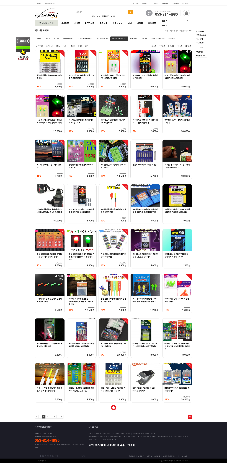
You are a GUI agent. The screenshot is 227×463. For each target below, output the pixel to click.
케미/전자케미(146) (119, 38)
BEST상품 (89, 23)
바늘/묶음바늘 (68, 38)
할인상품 (188, 46)
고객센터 (186, 3)
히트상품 (153, 46)
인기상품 (179, 46)
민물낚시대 (118, 23)
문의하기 (132, 456)
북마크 (39, 3)
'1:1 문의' (50, 444)
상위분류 (172, 38)
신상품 (77, 23)
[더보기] (113, 409)
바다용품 (65, 23)
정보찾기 (155, 3)
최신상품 (171, 46)
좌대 (130, 23)
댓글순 (80, 46)
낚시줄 (56, 38)
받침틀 (140, 23)
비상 (98, 16)
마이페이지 (200, 31)
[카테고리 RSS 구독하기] (190, 417)
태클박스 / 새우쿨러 (158, 38)
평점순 (65, 46)
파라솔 (113, 16)
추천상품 (103, 23)
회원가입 (145, 3)
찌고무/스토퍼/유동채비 (84, 38)
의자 (93, 16)
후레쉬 (47, 38)
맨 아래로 (201, 56)
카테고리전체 (47, 23)
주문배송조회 (201, 35)
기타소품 (144, 38)
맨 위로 (200, 52)
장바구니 (199, 39)
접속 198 (175, 3)
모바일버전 (184, 456)
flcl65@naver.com (164, 436)
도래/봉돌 (133, 38)
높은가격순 (39, 46)
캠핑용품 (152, 23)
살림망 (39, 38)
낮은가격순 (49, 46)
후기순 (73, 46)
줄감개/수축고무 (102, 38)
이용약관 (141, 456)
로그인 (135, 3)
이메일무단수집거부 (170, 456)
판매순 (58, 46)
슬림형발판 (105, 16)
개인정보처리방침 (153, 456)
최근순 (87, 46)
